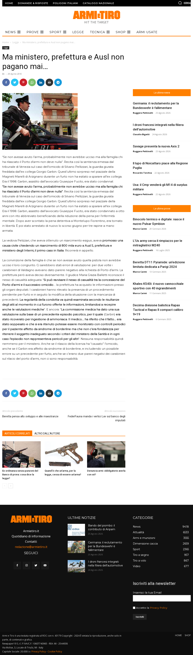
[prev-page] (4, 485)
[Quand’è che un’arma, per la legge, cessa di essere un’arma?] (64, 454)
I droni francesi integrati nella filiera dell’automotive (105, 563)
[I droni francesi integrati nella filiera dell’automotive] (76, 566)
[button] (168, 3)
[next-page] (10, 485)
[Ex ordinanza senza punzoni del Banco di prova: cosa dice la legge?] (21, 454)
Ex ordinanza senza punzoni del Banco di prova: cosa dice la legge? (20, 474)
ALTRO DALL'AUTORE (47, 433)
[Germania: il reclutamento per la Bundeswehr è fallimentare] (76, 547)
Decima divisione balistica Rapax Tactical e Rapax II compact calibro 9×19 (158, 309)
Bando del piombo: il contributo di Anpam (101, 527)
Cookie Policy (55, 651)
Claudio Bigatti (141, 134)
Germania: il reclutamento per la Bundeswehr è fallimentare (105, 546)
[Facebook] (6, 82)
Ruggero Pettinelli (143, 112)
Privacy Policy (158, 607)
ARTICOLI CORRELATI (17, 433)
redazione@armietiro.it (31, 547)
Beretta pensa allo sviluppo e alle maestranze (30, 416)
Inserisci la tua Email (147, 592)
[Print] (49, 82)
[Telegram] (58, 82)
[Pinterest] (23, 82)
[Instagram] (26, 565)
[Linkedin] (40, 82)
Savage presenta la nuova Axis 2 (156, 146)
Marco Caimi (140, 228)
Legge (15, 42)
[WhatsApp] (32, 82)
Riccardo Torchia (142, 172)
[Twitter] (14, 82)
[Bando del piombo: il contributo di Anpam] (76, 530)
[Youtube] (45, 565)
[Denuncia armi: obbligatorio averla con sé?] (106, 454)
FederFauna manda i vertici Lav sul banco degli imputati (96, 418)
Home (5, 42)
